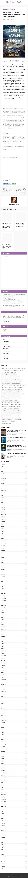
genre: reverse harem (17, 398)
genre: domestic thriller (15, 383)
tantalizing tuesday (17, 419)
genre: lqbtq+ (17, 391)
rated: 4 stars (6, 353)
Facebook (5, 320)
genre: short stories (5, 402)
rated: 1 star (6, 341)
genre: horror (4, 391)
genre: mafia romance (6, 393)
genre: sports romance (15, 402)
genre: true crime (11, 406)
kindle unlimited (5, 408)
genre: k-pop (11, 391)
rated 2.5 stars (4, 410)
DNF (4, 339)
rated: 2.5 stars (6, 346)
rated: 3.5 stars (6, 351)
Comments (7, 331)
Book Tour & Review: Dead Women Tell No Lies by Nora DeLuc (16, 430)
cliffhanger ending (5, 370)
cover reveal (22, 370)
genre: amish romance (6, 374)
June (14, 469)
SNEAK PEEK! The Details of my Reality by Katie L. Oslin (16, 454)
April (14, 473)
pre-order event (17, 408)
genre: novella (21, 393)
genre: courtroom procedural (7, 381)
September (14, 490)
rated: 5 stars (6, 358)
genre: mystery (15, 393)
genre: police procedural (9, 179)
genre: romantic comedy (14, 400)
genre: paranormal (5, 396)
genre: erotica (23, 385)
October (14, 488)
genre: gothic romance (6, 389)
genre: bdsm (14, 374)
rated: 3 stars (6, 348)
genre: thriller (4, 406)
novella (10, 408)
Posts (6, 329)
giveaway (18, 406)
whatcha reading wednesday (7, 423)
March (14, 476)
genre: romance (5, 400)
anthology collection (16, 368)
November (14, 485)
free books (7, 372)
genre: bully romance (6, 376)
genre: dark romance (6, 383)
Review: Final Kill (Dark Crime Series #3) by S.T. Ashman (20, 225)
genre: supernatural (6, 404)
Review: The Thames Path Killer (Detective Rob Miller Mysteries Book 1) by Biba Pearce (16, 447)
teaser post (4, 421)
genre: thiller (21, 404)
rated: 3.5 (4, 415)
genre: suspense (18, 179)
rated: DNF (18, 417)
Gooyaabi (22, 876)
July (14, 466)
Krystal (7, 19)
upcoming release (11, 421)
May (14, 471)
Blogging (11, 876)
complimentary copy (14, 370)
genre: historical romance (17, 389)
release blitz (4, 419)
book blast (23, 368)
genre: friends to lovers (18, 387)
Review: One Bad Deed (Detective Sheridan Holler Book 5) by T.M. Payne (6, 226)
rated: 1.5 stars (18, 410)
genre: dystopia (5, 385)
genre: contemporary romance (8, 379)
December (14, 483)
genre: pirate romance (15, 396)
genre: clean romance (15, 376)
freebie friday (13, 372)
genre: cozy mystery (18, 381)
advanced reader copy (6, 368)
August (14, 464)
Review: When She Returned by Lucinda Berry (16, 438)
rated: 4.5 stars (6, 356)
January (14, 481)
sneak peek (10, 419)
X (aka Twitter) (6, 321)
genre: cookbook (18, 379)
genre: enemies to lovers (14, 385)
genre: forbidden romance (7, 387)
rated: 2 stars (5, 180)
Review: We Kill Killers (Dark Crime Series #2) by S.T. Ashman (7, 246)
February (14, 478)
